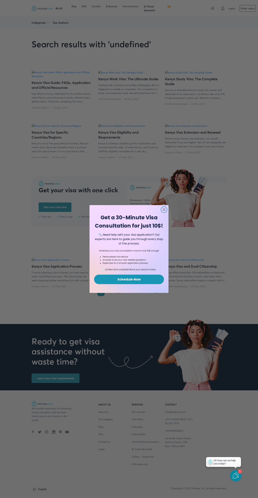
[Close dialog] (164, 210)
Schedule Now (129, 279)
